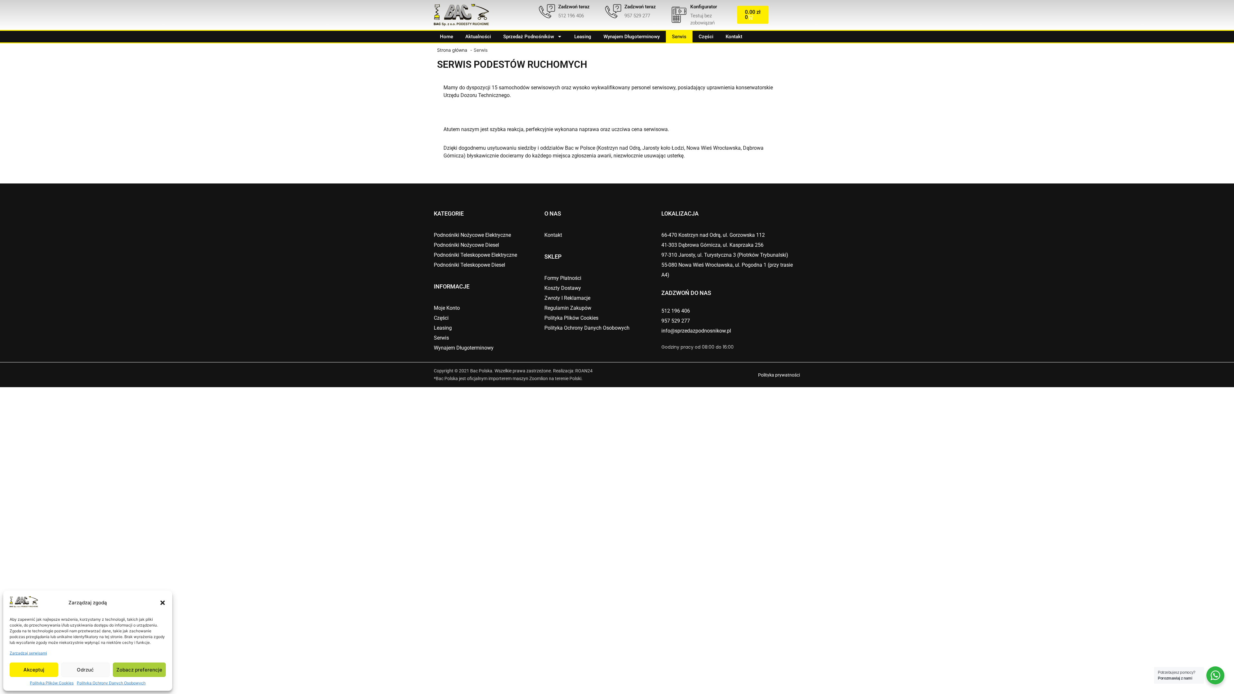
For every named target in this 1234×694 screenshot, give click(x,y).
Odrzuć (85, 670)
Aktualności (478, 37)
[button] (162, 603)
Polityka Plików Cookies (52, 683)
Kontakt (734, 37)
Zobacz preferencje (139, 670)
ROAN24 (584, 370)
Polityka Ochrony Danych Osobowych (111, 683)
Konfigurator (703, 7)
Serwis (679, 37)
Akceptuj (33, 670)
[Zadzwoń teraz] (547, 11)
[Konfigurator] (679, 15)
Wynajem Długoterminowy (632, 37)
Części (706, 37)
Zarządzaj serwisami (28, 653)
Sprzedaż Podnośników (528, 37)
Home (446, 37)
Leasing (582, 37)
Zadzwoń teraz (574, 7)
